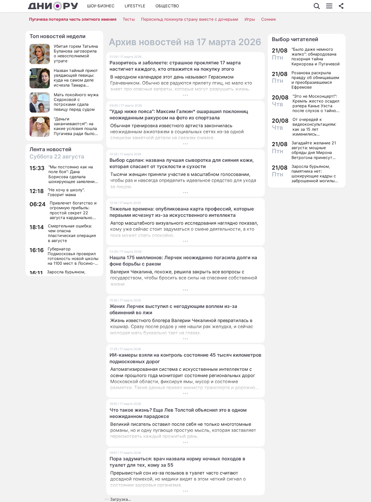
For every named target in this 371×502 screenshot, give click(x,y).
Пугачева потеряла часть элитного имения (72, 19)
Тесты (129, 19)
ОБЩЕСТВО (167, 5)
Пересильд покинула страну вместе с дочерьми (189, 19)
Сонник (268, 19)
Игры (250, 19)
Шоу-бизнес (101, 5)
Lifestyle (135, 5)
